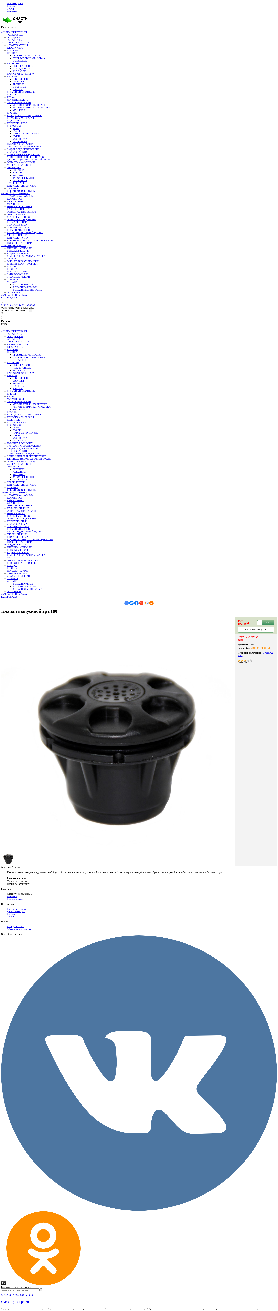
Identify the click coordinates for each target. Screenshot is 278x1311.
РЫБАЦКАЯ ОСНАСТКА (20, 144)
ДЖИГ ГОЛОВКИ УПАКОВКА (29, 58)
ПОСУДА (12, 266)
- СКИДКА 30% (15, 40)
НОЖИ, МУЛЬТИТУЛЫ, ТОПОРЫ (24, 115)
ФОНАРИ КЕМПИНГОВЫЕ (27, 290)
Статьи (10, 9)
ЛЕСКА (11, 97)
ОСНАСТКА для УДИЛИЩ (21, 162)
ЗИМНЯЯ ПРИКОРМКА (19, 206)
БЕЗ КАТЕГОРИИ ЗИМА (20, 243)
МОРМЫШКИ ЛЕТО (18, 100)
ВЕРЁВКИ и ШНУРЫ (18, 251)
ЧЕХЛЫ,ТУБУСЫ (16, 183)
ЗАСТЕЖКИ (19, 175)
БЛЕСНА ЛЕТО (15, 48)
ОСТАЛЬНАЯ (20, 180)
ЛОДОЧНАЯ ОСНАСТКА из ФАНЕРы (26, 256)
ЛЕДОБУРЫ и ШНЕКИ (19, 217)
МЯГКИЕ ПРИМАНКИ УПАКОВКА (32, 107)
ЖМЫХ (17, 136)
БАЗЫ (16, 128)
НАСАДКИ (12, 113)
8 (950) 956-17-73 (9, 305)
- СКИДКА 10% (15, 35)
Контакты (12, 11)
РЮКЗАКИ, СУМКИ (17, 271)
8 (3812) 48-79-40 (27, 305)
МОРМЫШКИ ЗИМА (18, 227)
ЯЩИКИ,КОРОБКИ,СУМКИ (22, 191)
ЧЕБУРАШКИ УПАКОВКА (27, 55)
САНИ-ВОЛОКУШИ (17, 274)
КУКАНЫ (12, 94)
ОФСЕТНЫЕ (19, 87)
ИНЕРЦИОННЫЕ (22, 68)
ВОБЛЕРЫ (12, 50)
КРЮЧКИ (12, 76)
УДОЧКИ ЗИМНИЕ (17, 235)
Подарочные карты (16, 909)
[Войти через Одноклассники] (151, 603)
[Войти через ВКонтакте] (131, 603)
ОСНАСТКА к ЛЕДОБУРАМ (21, 219)
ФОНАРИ (12, 282)
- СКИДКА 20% (15, 37)
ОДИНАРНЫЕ (20, 79)
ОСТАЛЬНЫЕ (20, 61)
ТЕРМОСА (12, 279)
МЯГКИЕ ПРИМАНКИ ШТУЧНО (30, 105)
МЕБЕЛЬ (11, 258)
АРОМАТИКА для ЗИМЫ (20, 196)
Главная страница (15, 3)
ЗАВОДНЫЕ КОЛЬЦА (24, 178)
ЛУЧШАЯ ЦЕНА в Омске (14, 295)
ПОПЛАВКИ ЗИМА (17, 222)
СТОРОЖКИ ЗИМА (17, 225)
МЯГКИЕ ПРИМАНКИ (19, 102)
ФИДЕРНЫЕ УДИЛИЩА (20, 165)
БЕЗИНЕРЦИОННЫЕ (24, 66)
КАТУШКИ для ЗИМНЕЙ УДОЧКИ (25, 232)
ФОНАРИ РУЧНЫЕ (23, 284)
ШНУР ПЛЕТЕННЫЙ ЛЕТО (21, 185)
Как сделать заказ (15, 926)
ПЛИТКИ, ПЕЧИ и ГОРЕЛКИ (22, 264)
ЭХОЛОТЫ (12, 188)
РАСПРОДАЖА (9, 297)
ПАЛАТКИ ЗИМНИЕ (18, 209)
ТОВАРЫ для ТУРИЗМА (13, 245)
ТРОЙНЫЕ (18, 84)
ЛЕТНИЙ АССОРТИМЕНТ (15, 42)
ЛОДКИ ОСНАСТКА (18, 253)
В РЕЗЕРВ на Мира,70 (255, 630)
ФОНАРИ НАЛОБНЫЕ (25, 287)
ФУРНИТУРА (14, 167)
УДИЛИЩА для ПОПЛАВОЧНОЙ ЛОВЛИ (29, 159)
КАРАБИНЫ (19, 172)
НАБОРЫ (18, 89)
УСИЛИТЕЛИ (20, 139)
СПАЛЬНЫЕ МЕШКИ (18, 277)
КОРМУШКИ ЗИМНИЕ (19, 230)
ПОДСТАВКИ (14, 120)
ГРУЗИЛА (12, 53)
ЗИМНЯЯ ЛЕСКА (16, 214)
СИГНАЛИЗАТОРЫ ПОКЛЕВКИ (24, 146)
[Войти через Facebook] (136, 603)
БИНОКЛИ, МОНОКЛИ (19, 248)
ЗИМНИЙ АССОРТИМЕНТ (15, 193)
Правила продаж (15, 899)
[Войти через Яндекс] (141, 603)
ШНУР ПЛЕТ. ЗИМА (17, 238)
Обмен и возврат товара (19, 929)
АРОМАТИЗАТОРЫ (17, 45)
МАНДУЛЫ (19, 110)
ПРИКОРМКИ (14, 126)
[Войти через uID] (126, 603)
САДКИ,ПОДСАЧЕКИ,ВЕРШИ (23, 149)
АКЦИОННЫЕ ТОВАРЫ (14, 32)
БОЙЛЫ (17, 131)
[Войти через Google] (146, 603)
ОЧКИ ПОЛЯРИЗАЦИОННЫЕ (23, 261)
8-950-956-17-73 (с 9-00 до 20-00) (17, 1295)
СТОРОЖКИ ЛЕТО (17, 152)
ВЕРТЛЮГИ (19, 170)
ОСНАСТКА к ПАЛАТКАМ (21, 212)
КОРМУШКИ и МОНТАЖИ (21, 92)
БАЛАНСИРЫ (14, 198)
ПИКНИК (12, 269)
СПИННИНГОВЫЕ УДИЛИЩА (23, 154)
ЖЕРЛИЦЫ (13, 204)
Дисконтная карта (16, 911)
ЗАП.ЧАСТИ (19, 71)
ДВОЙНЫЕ (19, 81)
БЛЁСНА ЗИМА (15, 201)
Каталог (9, 27)
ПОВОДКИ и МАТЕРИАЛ (20, 118)
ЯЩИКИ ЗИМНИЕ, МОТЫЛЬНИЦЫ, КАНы (30, 240)
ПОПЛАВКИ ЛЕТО (17, 123)
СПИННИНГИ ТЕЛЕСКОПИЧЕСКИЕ (26, 157)
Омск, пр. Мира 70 (15, 1302)
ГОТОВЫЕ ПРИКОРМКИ (26, 133)
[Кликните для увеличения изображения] (118, 733)
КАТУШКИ (13, 63)
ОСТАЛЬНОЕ (14, 292)
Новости (11, 6)
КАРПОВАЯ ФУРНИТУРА (20, 74)
